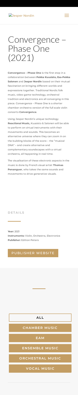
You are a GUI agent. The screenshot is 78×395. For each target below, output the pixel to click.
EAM (40, 338)
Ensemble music (40, 348)
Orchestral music (40, 358)
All (40, 317)
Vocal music (40, 368)
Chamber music (40, 328)
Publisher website (33, 253)
